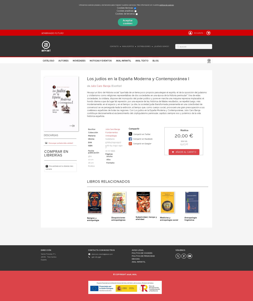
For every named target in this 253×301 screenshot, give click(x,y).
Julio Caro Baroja (101, 86)
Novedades (79, 61)
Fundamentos (111, 132)
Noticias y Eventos (101, 61)
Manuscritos (128, 46)
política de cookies (166, 5)
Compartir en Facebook (143, 139)
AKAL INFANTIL (139, 262)
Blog (156, 61)
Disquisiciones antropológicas (118, 218)
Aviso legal (138, 250)
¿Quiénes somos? (161, 46)
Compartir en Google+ (142, 144)
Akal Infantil (123, 61)
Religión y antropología (93, 219)
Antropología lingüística (190, 218)
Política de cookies (142, 253)
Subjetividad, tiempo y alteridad (146, 218)
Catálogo (48, 61)
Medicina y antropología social (169, 218)
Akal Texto (141, 61)
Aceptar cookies (128, 22)
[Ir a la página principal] (46, 46)
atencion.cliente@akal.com (102, 254)
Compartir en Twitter (142, 134)
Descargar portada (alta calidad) (61, 143)
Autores (63, 61)
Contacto (114, 46)
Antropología (111, 136)
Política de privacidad (143, 256)
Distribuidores (144, 46)
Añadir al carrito (186, 152)
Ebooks (136, 259)
